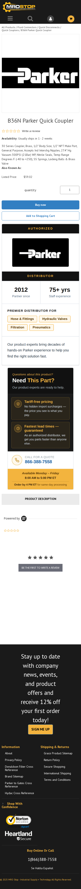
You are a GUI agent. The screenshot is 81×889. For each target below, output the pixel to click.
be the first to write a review (40, 568)
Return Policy (52, 760)
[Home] (20, 7)
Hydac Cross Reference (19, 793)
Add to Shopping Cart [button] (40, 216)
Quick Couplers (10, 30)
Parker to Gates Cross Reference (18, 784)
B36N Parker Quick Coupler (36, 30)
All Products (8, 27)
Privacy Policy (13, 760)
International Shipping (57, 773)
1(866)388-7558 (42, 859)
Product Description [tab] (40, 499)
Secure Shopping (54, 766)
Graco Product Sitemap (58, 753)
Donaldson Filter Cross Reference (19, 768)
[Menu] (10, 19)
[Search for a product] (30, 19)
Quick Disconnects (49, 27)
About (8, 753)
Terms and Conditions (57, 780)
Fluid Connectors (27, 27)
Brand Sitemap (14, 776)
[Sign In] (50, 19)
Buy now (40, 205)
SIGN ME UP (40, 729)
